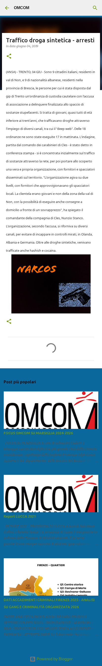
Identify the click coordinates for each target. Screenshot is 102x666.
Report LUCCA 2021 (20, 516)
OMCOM (21, 8)
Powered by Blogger (54, 659)
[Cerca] (95, 8)
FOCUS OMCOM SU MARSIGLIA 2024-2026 (38, 433)
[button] (9, 56)
